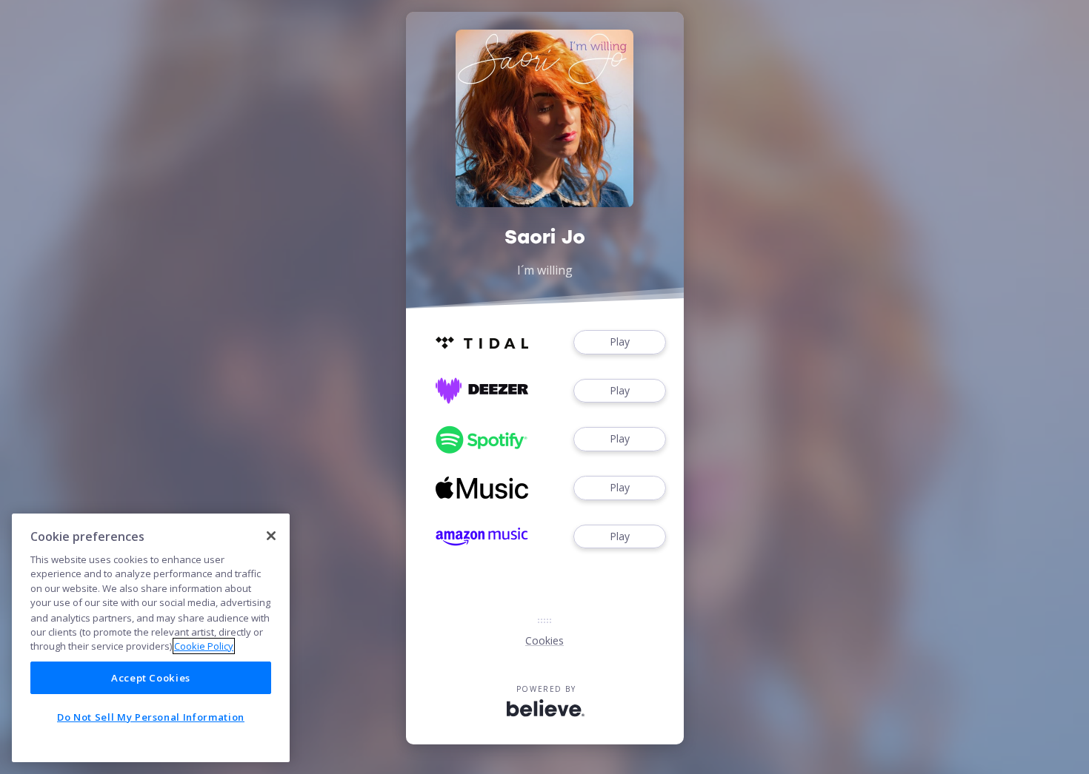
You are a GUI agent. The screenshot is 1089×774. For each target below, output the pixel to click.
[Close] (271, 535)
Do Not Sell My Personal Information (150, 717)
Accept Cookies (150, 677)
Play (620, 341)
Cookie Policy (203, 646)
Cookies (544, 640)
